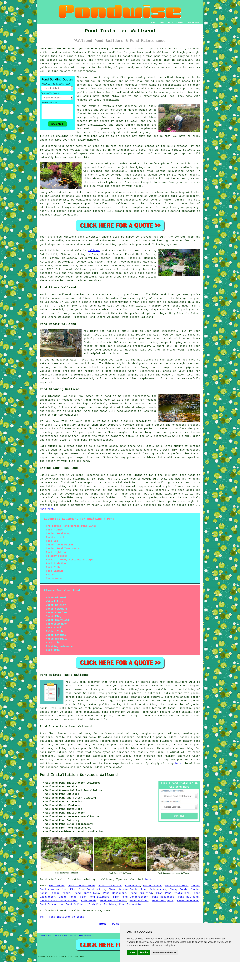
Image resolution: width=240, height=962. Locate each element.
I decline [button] (144, 952)
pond (80, 81)
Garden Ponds (152, 885)
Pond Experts (85, 935)
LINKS (161, 22)
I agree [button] (132, 952)
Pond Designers (114, 893)
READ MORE (47, 508)
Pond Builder (139, 900)
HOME (153, 22)
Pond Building (141, 893)
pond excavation (87, 712)
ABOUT (170, 22)
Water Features (188, 900)
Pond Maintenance (153, 889)
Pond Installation (113, 900)
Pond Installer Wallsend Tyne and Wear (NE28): (75, 48)
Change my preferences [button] (164, 952)
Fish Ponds (57, 885)
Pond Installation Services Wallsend (79, 775)
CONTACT (180, 22)
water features (92, 88)
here (178, 763)
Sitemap (41, 935)
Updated (73, 935)
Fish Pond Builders (94, 897)
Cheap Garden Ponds (81, 885)
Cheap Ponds (178, 889)
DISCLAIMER (193, 22)
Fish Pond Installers (173, 893)
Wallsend (94, 250)
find (51, 733)
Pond (43, 250)
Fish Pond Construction (87, 889)
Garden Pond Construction (58, 900)
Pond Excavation (51, 904)
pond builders (100, 269)
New (65, 935)
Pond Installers (110, 885)
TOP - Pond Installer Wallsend (62, 917)
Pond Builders (76, 904)
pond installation (53, 752)
